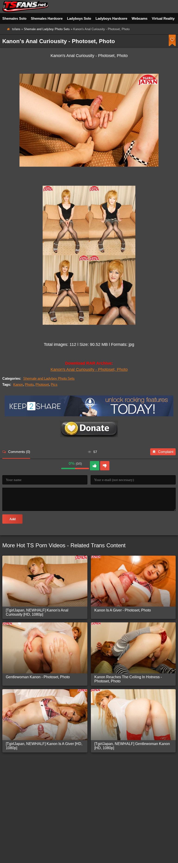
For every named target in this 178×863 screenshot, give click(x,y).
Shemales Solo (14, 18)
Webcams (139, 18)
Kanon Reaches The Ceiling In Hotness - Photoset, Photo (128, 679)
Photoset (42, 384)
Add (12, 519)
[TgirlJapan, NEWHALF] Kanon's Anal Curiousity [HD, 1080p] (37, 612)
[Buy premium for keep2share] (89, 415)
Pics (54, 384)
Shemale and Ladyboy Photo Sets (47, 29)
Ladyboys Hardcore (111, 18)
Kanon (18, 384)
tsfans (16, 29)
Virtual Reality (163, 18)
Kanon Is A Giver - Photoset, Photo (122, 610)
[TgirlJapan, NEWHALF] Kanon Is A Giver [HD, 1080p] (44, 746)
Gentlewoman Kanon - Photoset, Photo (38, 677)
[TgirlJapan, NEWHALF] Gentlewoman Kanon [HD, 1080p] (132, 746)
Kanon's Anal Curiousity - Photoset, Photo (89, 369)
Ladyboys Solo (79, 18)
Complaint (165, 452)
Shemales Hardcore (47, 18)
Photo (29, 384)
